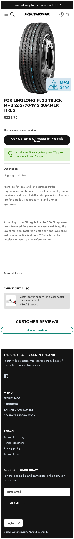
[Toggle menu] (6, 14)
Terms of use (11, 454)
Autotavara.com (19, 531)
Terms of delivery (14, 437)
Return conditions (14, 443)
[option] (37, 58)
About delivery (13, 273)
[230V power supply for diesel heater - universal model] (11, 300)
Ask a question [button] (37, 330)
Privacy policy (12, 448)
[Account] (60, 14)
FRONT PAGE (12, 398)
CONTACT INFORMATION (20, 415)
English (11, 523)
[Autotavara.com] (37, 14)
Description (11, 169)
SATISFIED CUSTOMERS (18, 410)
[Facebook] (6, 376)
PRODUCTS (11, 404)
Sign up (14, 503)
